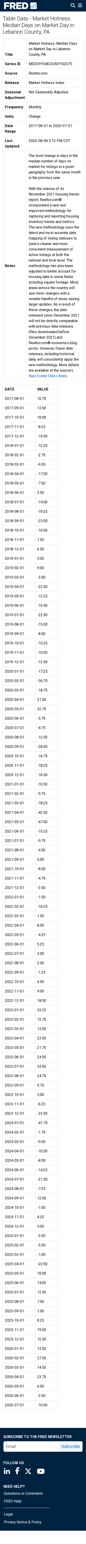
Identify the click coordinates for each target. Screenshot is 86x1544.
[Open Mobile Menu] (80, 6)
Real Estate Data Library (48, 376)
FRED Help (12, 1501)
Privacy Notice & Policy (23, 1522)
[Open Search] (73, 6)
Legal (8, 1514)
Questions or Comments (23, 1493)
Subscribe (70, 1446)
